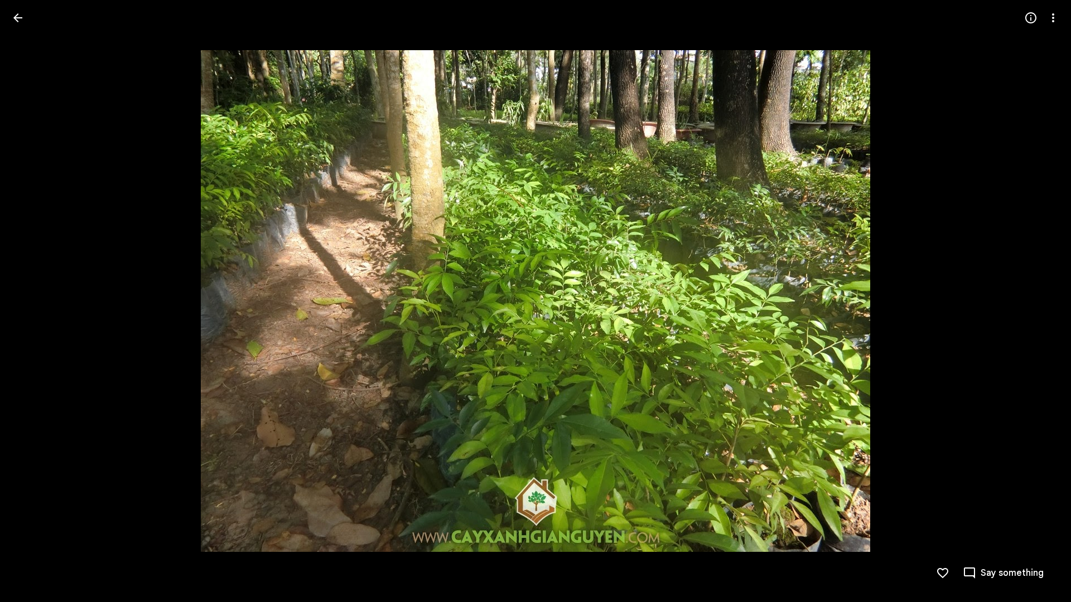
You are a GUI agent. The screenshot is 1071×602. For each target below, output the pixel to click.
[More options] (1053, 18)
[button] (31, 301)
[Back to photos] (17, 17)
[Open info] (1031, 18)
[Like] (942, 573)
